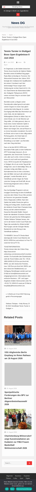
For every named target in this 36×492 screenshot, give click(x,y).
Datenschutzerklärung (24, 489)
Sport (5, 65)
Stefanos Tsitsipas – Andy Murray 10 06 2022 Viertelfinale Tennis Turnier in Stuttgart (18, 306)
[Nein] (33, 486)
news (19, 62)
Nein (12, 489)
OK (7, 489)
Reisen (8, 478)
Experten (27, 475)
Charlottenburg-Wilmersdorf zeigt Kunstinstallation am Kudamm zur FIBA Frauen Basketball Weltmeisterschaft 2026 (17, 442)
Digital (28, 478)
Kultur (15, 478)
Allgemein (9, 475)
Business (18, 475)
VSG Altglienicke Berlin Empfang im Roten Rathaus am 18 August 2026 (17, 355)
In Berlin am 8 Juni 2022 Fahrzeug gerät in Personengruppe (18, 295)
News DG (18, 23)
